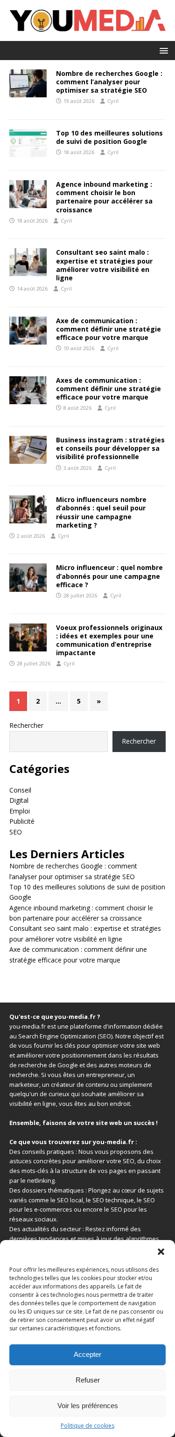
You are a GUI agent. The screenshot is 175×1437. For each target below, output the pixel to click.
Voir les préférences (87, 1406)
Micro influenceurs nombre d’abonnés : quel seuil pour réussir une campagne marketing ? (101, 512)
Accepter (87, 1354)
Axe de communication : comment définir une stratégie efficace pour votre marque (108, 329)
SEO (15, 831)
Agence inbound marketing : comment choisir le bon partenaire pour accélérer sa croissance (104, 197)
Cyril (113, 100)
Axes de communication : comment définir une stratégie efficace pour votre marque (108, 388)
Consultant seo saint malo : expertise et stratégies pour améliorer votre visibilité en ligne (104, 265)
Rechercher (26, 725)
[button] (161, 1251)
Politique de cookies (87, 1426)
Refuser (88, 1380)
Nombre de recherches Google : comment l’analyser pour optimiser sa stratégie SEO (109, 82)
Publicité (22, 821)
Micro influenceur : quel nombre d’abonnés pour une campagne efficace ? (109, 576)
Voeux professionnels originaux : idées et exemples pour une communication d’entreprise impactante (109, 640)
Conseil (20, 790)
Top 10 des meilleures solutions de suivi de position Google (109, 137)
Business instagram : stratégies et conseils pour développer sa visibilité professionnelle (110, 448)
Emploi (19, 811)
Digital (18, 800)
